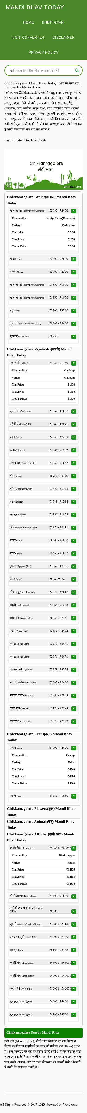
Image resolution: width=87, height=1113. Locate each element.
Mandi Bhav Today (35, 7)
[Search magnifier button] (77, 70)
